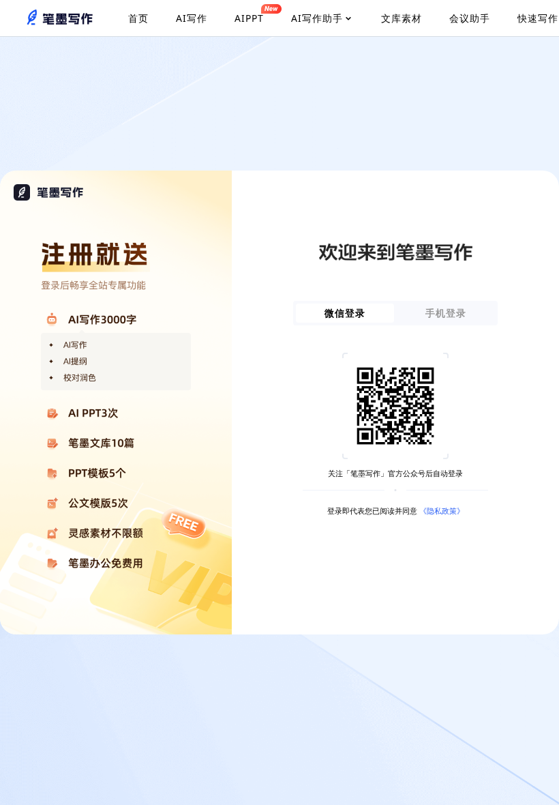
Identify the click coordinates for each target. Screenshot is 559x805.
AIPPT (249, 18)
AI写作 (191, 18)
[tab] (345, 313)
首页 (138, 18)
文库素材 (401, 18)
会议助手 (469, 18)
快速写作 (537, 18)
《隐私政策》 (441, 511)
